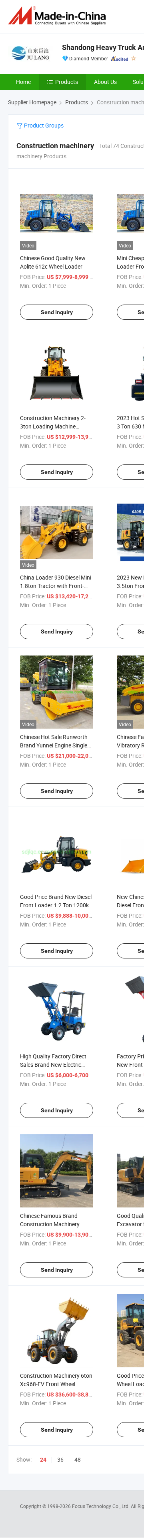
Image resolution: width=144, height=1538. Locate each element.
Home (23, 82)
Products (66, 82)
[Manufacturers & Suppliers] (58, 15)
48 (77, 1459)
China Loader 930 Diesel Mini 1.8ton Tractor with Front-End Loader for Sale (55, 586)
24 (43, 1459)
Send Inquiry (57, 312)
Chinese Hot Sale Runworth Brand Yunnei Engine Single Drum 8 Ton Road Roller (54, 745)
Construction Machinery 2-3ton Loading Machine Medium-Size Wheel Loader (53, 426)
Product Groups (43, 125)
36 (60, 1459)
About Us (105, 82)
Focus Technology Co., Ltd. (101, 1506)
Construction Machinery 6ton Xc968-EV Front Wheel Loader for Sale (56, 1384)
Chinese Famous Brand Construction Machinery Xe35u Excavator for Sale (51, 1224)
